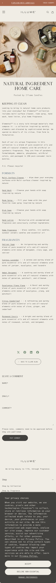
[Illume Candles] (28, 461)
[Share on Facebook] (37, 352)
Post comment (15, 438)
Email (5, 396)
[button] (3, 12)
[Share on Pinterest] (25, 352)
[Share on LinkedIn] (31, 352)
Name (5, 383)
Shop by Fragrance (11, 491)
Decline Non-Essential (28, 571)
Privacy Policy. (29, 556)
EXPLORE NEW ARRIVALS (22, 3)
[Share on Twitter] (18, 352)
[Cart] (52, 12)
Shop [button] (4, 479)
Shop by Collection (11, 486)
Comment (6, 408)
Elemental (32, 111)
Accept (28, 564)
